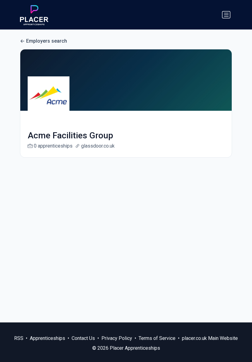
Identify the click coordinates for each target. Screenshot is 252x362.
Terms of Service (157, 338)
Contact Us (83, 338)
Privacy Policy (116, 338)
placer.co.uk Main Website (210, 338)
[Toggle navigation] (226, 15)
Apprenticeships (47, 338)
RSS (18, 338)
